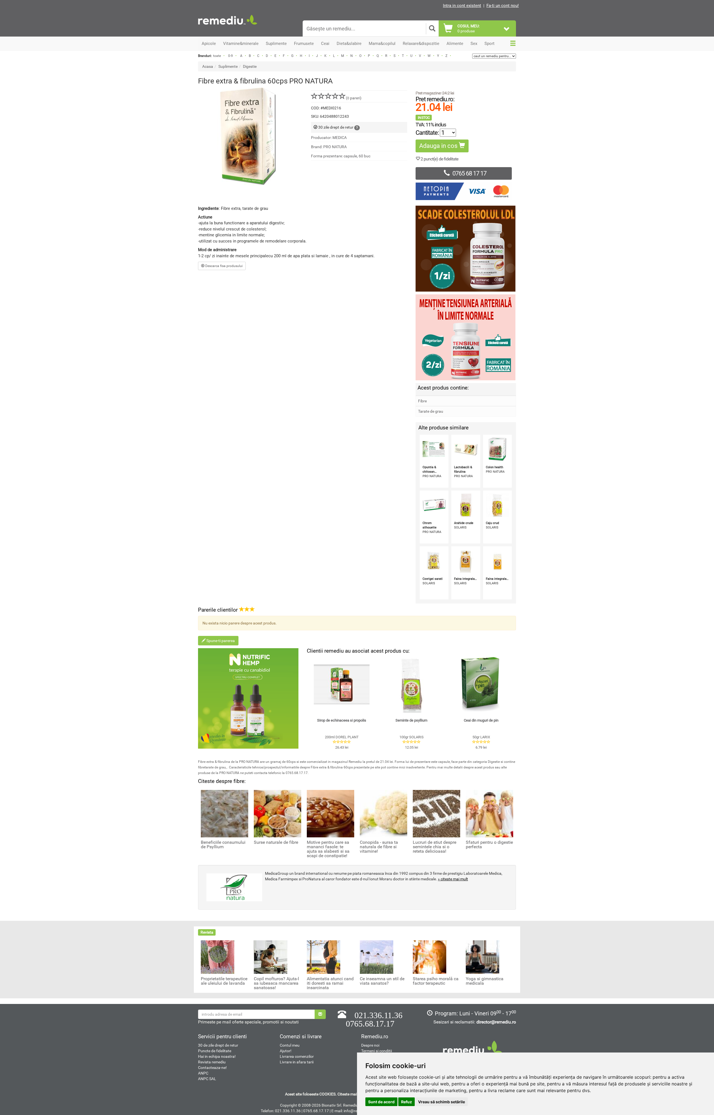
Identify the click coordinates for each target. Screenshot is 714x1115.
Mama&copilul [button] (382, 43)
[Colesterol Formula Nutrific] (466, 249)
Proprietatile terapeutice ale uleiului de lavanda (224, 981)
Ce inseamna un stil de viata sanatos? (382, 981)
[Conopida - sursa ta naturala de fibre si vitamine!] (383, 813)
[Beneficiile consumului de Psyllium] (224, 813)
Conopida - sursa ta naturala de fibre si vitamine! (379, 847)
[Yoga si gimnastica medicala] (482, 957)
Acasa (207, 66)
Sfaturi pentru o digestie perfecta (489, 844)
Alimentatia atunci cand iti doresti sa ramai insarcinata (330, 983)
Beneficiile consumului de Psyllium (223, 844)
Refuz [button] (406, 1101)
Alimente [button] (455, 43)
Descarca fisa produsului (223, 266)
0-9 (230, 56)
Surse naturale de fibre (276, 842)
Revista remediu (212, 1062)
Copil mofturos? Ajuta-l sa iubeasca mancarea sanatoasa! (276, 983)
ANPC (203, 1073)
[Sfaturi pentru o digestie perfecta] (489, 813)
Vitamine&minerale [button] (241, 43)
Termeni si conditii (376, 1051)
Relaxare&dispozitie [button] (421, 43)
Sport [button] (489, 43)
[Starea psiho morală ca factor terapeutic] (429, 957)
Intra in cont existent (462, 5)
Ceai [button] (325, 43)
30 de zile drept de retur (218, 1045)
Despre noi (370, 1045)
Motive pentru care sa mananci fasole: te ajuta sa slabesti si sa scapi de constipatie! (328, 849)
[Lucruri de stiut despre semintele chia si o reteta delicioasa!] (436, 813)
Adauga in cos (439, 145)
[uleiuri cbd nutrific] (248, 698)
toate (217, 56)
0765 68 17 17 (469, 173)
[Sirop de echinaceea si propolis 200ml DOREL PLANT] (341, 685)
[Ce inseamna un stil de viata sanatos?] (376, 957)
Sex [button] (474, 43)
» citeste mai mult (453, 879)
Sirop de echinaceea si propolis (341, 720)
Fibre (422, 401)
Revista (207, 932)
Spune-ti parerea (220, 640)
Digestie (250, 66)
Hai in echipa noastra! (217, 1056)
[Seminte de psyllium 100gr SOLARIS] (411, 685)
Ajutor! (285, 1051)
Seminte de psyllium (411, 720)
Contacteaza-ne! (212, 1067)
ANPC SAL (207, 1078)
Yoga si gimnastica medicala (484, 981)
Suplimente (228, 66)
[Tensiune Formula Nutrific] (466, 337)
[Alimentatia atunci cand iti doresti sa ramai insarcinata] (323, 957)
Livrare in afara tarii (296, 1062)
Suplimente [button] (276, 43)
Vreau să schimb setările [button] (441, 1101)
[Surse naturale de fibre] (277, 813)
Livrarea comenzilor (297, 1056)
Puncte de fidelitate (214, 1051)
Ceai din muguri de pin (481, 720)
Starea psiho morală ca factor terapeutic (436, 981)
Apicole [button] (209, 43)
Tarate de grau (430, 411)
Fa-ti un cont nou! (502, 5)
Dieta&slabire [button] (349, 43)
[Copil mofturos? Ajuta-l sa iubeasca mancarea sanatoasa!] (270, 957)
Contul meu (290, 1045)
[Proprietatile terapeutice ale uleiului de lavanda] (217, 957)
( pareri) (353, 98)
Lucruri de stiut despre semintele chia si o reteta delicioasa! (434, 847)
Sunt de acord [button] (381, 1101)
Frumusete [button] (304, 43)
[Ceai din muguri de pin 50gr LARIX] (481, 685)
